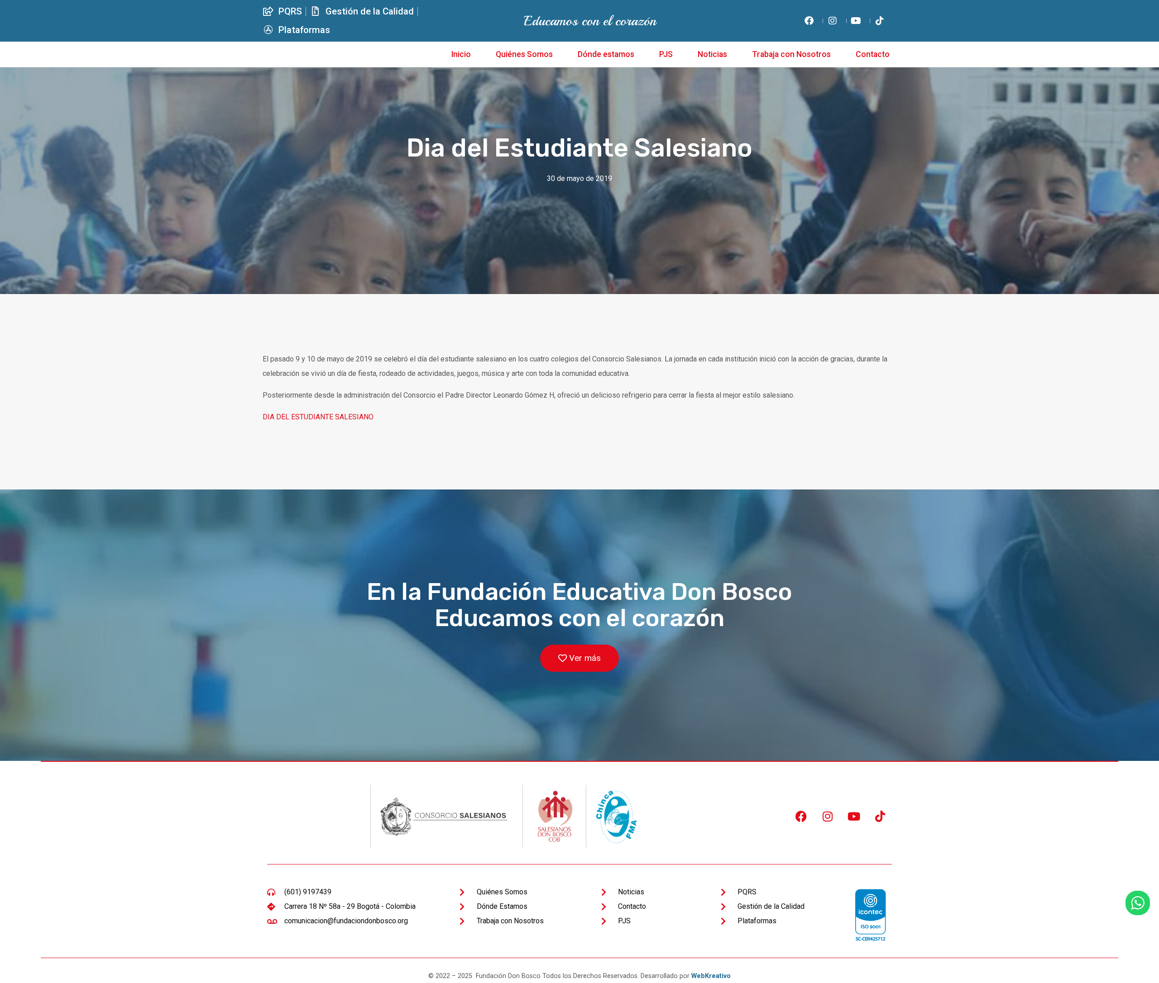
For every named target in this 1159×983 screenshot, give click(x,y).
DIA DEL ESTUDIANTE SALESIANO (318, 417)
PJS (666, 54)
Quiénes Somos (524, 54)
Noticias (712, 54)
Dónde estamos (606, 54)
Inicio (461, 54)
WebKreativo (711, 976)
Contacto (873, 54)
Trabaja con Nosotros (791, 54)
